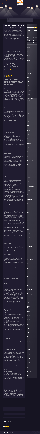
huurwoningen (28, 198)
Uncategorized (28, 311)
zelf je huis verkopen (29, 371)
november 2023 (29, 90)
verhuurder (28, 327)
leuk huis (28, 228)
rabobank (28, 277)
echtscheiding (28, 147)
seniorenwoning (29, 284)
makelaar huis (28, 233)
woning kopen (28, 358)
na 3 (27, 251)
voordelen (28, 336)
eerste (27, 151)
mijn (27, 242)
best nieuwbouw (29, 130)
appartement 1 (28, 116)
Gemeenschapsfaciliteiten (8, 75)
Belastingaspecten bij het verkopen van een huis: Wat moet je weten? (31, 40)
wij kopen (28, 353)
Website (4, 416)
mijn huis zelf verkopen (30, 247)
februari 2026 (28, 55)
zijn (27, 376)
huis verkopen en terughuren (30, 186)
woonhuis (28, 366)
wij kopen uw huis (29, 354)
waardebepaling (29, 341)
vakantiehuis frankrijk (29, 316)
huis (27, 173)
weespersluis (28, 349)
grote (27, 164)
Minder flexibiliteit (7, 88)
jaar (27, 203)
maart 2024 (28, 85)
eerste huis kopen (29, 152)
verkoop (28, 328)
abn (27, 108)
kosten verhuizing (29, 225)
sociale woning (28, 290)
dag (27, 135)
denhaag (28, 138)
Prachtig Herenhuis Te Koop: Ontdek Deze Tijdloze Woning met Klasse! (32, 33)
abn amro (28, 109)
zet (27, 375)
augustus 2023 (28, 94)
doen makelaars (29, 143)
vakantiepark (28, 319)
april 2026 (28, 52)
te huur (27, 303)
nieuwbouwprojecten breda (30, 259)
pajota (27, 272)
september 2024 (29, 77)
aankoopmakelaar (29, 105)
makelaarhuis (28, 237)
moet (27, 250)
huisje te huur (28, 190)
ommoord (28, 264)
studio (27, 293)
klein (27, 207)
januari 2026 (28, 56)
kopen (27, 216)
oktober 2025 (28, 60)
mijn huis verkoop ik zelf (30, 246)
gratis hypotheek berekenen (30, 160)
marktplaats (28, 241)
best (27, 129)
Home (26, 18)
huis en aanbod (28, 177)
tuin (27, 310)
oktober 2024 (28, 76)
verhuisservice (28, 324)
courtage (28, 134)
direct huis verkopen (29, 139)
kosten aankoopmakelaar (30, 221)
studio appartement (29, 294)
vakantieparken (28, 320)
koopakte (28, 211)
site (27, 285)
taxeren (28, 302)
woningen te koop (29, 362)
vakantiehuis (28, 315)
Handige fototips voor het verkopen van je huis (32, 38)
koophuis (28, 212)
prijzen (27, 276)
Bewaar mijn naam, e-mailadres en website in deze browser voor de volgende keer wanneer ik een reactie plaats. (14, 421)
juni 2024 (28, 81)
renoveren (28, 281)
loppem (28, 229)
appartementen (28, 125)
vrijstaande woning (29, 337)
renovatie (28, 280)
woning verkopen (29, 359)
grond (27, 161)
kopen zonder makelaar (30, 217)
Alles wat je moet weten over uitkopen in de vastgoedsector (32, 35)
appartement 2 (28, 117)
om (27, 263)
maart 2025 (28, 69)
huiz (27, 191)
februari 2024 (28, 86)
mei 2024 (28, 82)
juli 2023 (28, 95)
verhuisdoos (28, 323)
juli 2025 (28, 64)
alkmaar (28, 113)
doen (27, 142)
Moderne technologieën (8, 70)
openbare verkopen (29, 267)
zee (27, 367)
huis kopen (28, 178)
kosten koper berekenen (30, 224)
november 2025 (29, 59)
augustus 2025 (28, 63)
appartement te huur (29, 121)
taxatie (27, 298)
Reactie (4, 406)
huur (27, 194)
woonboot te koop (29, 363)
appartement (30, 18)
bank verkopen (28, 126)
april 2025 (28, 68)
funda (27, 156)
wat (27, 345)
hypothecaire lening (29, 199)
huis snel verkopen (29, 182)
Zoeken (28, 25)
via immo (28, 333)
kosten (27, 220)
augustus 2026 (28, 47)
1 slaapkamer (28, 100)
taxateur (28, 297)
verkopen (28, 332)
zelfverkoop (28, 372)
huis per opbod (28, 181)
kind (27, 204)
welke (27, 350)
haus (27, 165)
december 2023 (29, 89)
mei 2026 (28, 51)
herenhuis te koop (29, 168)
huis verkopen (28, 185)
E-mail (15, 412)
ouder (27, 268)
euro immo (28, 155)
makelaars (28, 238)
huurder (28, 195)
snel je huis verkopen (29, 289)
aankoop (28, 104)
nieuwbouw (28, 255)
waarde (28, 340)
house (27, 172)
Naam (5, 412)
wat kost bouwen (29, 346)
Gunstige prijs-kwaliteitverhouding (9, 69)
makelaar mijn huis (29, 234)
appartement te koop (29, 122)
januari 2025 (28, 72)
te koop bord (28, 306)
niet (27, 254)
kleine (27, 208)
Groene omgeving (7, 76)
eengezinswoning (29, 148)
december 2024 (29, 73)
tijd (27, 307)
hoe (27, 169)
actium (27, 112)
